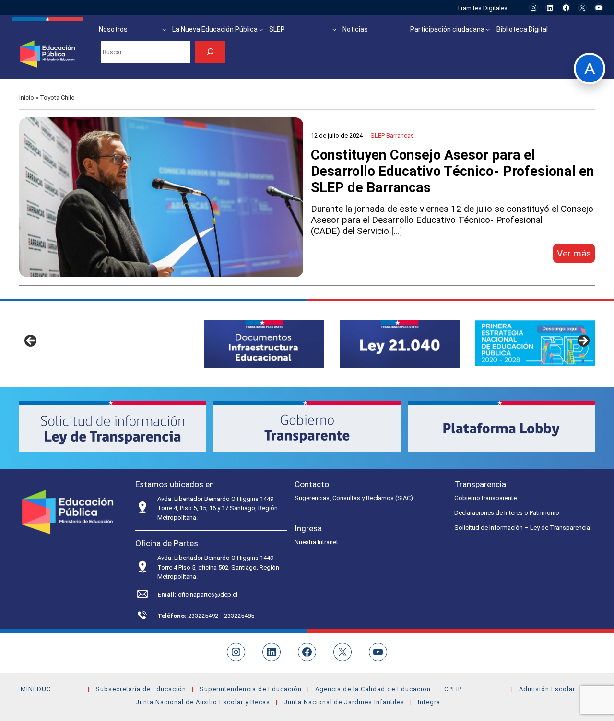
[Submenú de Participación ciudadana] (488, 29)
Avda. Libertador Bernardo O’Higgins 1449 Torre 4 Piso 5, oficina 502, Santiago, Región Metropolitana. (218, 567)
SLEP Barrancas (392, 135)
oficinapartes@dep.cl (207, 594)
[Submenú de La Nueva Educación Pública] (261, 29)
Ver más (576, 255)
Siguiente (583, 341)
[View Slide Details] (264, 344)
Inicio (26, 97)
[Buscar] (210, 52)
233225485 (239, 615)
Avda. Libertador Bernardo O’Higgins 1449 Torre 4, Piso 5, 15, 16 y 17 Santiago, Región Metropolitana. (217, 508)
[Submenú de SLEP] (334, 29)
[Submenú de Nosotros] (164, 29)
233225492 (204, 615)
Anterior (31, 341)
